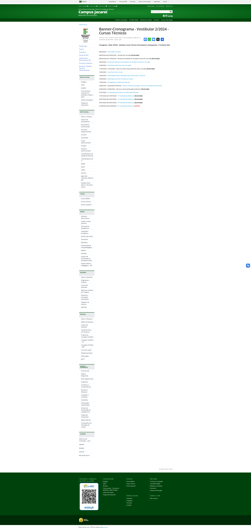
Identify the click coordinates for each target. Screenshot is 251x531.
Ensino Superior (86, 205)
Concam (83, 135)
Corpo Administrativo (86, 142)
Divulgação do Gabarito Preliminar (119, 82)
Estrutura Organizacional (86, 131)
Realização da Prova (114, 79)
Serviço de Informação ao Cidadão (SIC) (85, 410)
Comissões (84, 138)
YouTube (129, 503)
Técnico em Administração (131, 86)
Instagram (130, 500)
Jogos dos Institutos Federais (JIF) (87, 178)
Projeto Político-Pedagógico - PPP (86, 264)
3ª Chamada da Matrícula (126, 103)
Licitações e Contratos (85, 396)
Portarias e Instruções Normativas (85, 297)
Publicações (85, 356)
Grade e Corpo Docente (86, 222)
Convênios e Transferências (86, 386)
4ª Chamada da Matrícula (126, 106)
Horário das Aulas (87, 236)
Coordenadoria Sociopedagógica (86, 246)
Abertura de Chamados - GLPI (84, 440)
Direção (83, 146)
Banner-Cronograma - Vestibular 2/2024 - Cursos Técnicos (134, 30)
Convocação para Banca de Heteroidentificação (123, 92)
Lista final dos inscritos (115, 72)
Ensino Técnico (86, 202)
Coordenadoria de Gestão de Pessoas (87, 155)
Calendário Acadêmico (84, 232)
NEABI (83, 164)
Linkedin (129, 505)
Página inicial (83, 24)
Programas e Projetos (85, 281)
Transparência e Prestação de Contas (86, 425)
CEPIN (83, 170)
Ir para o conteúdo (83, 6)
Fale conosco (154, 498)
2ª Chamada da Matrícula (126, 99)
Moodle (83, 88)
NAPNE (83, 250)
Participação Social (87, 379)
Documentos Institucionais (85, 126)
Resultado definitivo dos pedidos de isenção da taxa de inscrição (129, 62)
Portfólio (84, 253)
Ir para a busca (103, 6)
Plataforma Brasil (86, 353)
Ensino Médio (85, 199)
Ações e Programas (84, 375)
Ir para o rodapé (112, 6)
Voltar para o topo (166, 469)
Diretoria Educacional (85, 217)
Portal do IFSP (84, 55)
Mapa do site (169, 6)
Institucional (85, 371)
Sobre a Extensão (86, 277)
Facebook (129, 498)
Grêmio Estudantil (87, 100)
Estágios (83, 82)
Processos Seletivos (85, 63)
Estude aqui (83, 46)
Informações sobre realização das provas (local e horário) (126, 75)
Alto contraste (160, 6)
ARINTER (84, 307)
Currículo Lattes (86, 350)
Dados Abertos (86, 420)
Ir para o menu (93, 6)
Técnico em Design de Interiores (151, 86)
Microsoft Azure (84, 455)
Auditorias (84, 382)
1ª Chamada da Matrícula (126, 96)
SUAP (83, 85)
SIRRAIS (81, 444)
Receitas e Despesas (84, 391)
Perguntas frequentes (84, 104)
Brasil (85, 1)
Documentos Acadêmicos (85, 227)
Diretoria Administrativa (86, 150)
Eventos (83, 173)
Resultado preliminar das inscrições (119, 65)
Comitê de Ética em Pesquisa (86, 331)
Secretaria (84, 239)
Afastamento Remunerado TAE (85, 59)
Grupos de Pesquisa (84, 326)
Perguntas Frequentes (85, 416)
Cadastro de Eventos (85, 303)
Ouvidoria (156, 20)
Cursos (81, 49)
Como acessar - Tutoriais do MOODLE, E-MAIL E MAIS (87, 94)
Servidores (84, 400)
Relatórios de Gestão (146, 20)
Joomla (106, 527)
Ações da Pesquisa (87, 322)
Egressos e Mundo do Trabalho (87, 291)
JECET (83, 359)
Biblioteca (84, 242)
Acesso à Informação (167, 20)
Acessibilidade (150, 6)
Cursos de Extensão (84, 286)
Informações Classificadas (85, 404)
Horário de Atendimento (85, 121)
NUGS (83, 167)
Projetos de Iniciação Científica (87, 336)
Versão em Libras (127, 79)
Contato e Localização (121, 20)
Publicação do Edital (114, 52)
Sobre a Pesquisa (86, 319)
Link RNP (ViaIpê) (133, 20)
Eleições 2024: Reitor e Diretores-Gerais (87, 185)
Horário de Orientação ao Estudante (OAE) (86, 258)
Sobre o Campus (86, 117)
